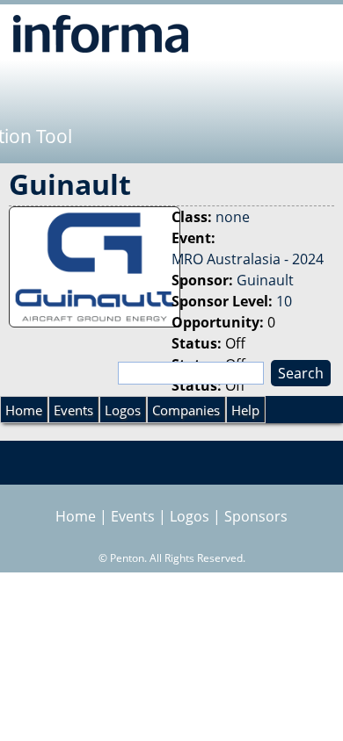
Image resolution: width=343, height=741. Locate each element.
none (232, 217)
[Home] (101, 33)
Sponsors (256, 516)
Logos (123, 410)
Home (23, 410)
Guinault (265, 280)
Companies (186, 410)
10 (284, 301)
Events (73, 410)
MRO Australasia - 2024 (248, 259)
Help (245, 410)
